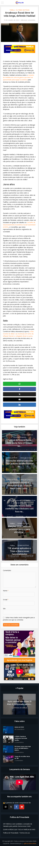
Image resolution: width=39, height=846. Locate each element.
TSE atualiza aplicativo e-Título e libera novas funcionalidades (19, 551)
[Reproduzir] (7, 679)
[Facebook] (16, 806)
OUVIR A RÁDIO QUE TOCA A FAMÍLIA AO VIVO (19, 829)
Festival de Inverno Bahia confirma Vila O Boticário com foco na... (19, 508)
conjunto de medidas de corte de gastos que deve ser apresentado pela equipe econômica (18, 77)
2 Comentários (19, 752)
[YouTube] (21, 806)
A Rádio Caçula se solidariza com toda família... (21, 738)
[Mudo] (29, 679)
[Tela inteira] (32, 679)
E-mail (5, 600)
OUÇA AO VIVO (19, 727)
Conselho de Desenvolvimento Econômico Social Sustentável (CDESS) (19, 224)
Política (12, 10)
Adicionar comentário (28, 20)
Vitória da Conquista (19, 437)
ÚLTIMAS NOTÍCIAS (22, 10)
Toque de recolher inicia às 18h (22, 757)
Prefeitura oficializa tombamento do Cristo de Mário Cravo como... (19, 485)
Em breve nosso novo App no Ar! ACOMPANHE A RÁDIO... (23, 748)
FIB (4, 500)
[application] (19, 671)
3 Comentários (19, 742)
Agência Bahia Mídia (30, 843)
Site (4, 609)
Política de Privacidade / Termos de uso (16, 833)
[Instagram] (5, 806)
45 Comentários (19, 729)
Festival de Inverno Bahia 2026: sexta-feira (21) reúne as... (19, 443)
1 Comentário (19, 760)
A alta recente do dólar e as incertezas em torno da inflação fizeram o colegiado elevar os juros (18, 333)
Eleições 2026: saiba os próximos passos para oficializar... (19, 529)
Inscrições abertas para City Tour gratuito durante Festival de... (20, 463)
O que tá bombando (12, 435)
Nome (6, 591)
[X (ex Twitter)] (11, 806)
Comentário (7, 570)
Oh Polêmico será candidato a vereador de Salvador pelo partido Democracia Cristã (17, 825)
